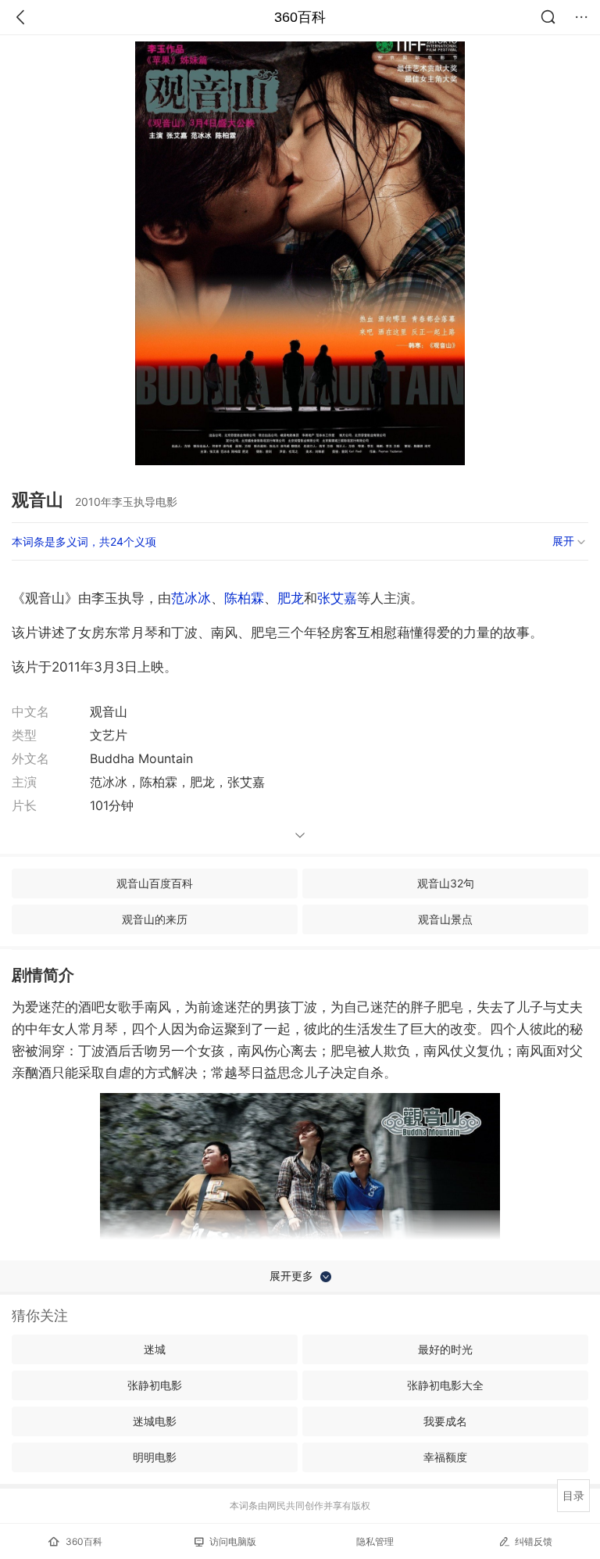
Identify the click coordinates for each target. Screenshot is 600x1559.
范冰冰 (191, 598)
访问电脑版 (232, 1541)
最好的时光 (445, 1349)
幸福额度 (445, 1457)
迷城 (155, 1349)
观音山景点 (445, 919)
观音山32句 (445, 883)
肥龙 (290, 598)
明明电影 (155, 1457)
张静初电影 (154, 1385)
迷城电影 (155, 1421)
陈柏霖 (244, 598)
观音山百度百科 (154, 883)
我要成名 (445, 1421)
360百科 (300, 17)
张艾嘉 (337, 598)
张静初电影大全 (445, 1385)
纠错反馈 (533, 1541)
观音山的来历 (155, 919)
